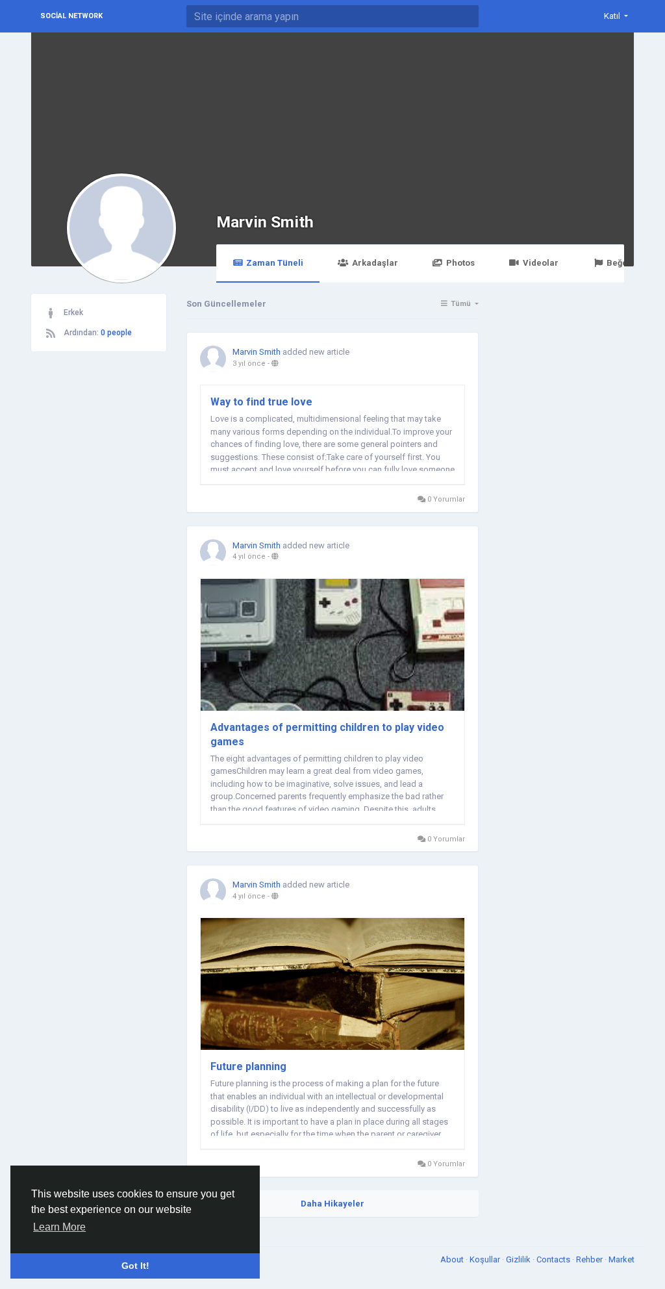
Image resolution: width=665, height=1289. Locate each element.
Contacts (554, 1259)
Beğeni (621, 263)
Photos (460, 263)
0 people (116, 332)
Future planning (248, 1066)
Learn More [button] (59, 1226)
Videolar (540, 263)
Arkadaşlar (375, 263)
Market (621, 1259)
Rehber (590, 1259)
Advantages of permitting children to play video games (327, 734)
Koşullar (486, 1259)
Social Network (71, 16)
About (453, 1259)
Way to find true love (261, 402)
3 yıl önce (249, 363)
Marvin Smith (265, 221)
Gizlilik (519, 1259)
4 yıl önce (249, 556)
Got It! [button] (135, 1265)
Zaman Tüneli (274, 263)
